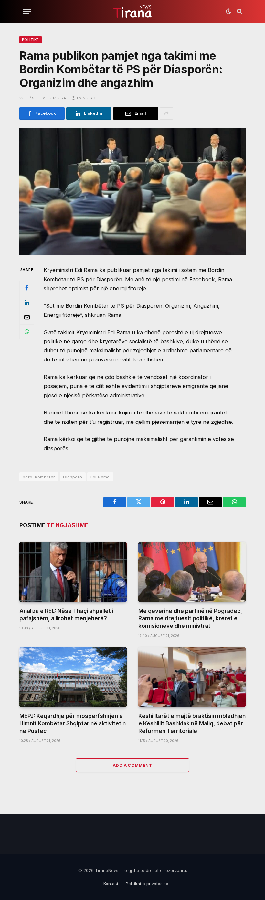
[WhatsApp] (26, 331)
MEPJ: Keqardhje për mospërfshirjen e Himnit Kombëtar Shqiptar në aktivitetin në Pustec (72, 723)
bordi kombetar (39, 476)
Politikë (30, 40)
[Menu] (27, 11)
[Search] (239, 11)
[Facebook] (26, 288)
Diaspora (72, 476)
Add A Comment (132, 765)
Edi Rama (100, 476)
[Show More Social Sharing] (166, 113)
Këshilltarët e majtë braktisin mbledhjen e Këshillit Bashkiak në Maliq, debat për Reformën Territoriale (192, 723)
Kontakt (110, 883)
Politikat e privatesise (147, 883)
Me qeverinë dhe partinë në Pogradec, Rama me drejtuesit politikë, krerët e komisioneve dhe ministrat (190, 618)
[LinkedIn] (26, 302)
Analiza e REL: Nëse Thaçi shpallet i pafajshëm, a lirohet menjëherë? (66, 615)
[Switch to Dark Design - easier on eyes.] (228, 11)
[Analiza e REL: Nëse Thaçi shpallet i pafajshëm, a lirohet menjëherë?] (73, 572)
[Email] (26, 317)
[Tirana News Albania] (132, 11)
